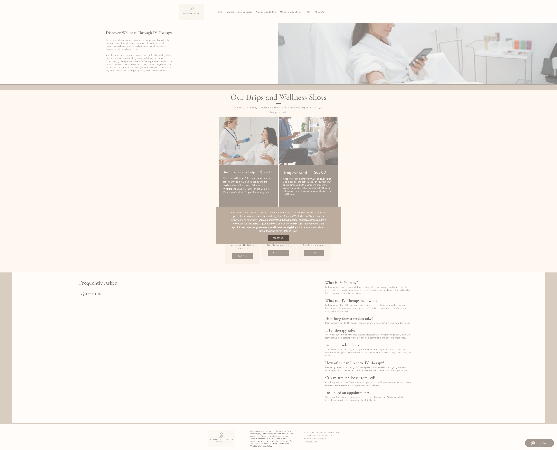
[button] (278, 238)
